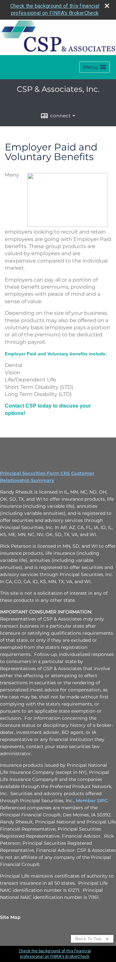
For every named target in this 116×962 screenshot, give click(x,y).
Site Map (10, 917)
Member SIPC (92, 800)
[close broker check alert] (107, 5)
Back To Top (89, 938)
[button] (94, 67)
